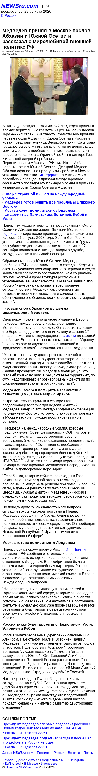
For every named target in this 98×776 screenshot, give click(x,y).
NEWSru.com (20, 5)
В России (9, 15)
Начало (7, 760)
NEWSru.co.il (11, 763)
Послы (88, 752)
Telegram (77, 760)
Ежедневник (49, 760)
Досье (20, 760)
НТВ (49, 119)
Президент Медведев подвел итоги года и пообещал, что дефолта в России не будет (47, 740)
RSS (64, 760)
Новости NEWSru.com (21, 767)
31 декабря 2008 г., (34, 732)
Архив (32, 760)
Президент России (50, 752)
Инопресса (49, 763)
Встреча (74, 752)
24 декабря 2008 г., (34, 747)
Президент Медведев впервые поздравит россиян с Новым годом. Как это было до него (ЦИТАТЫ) (46, 726)
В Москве (31, 763)
